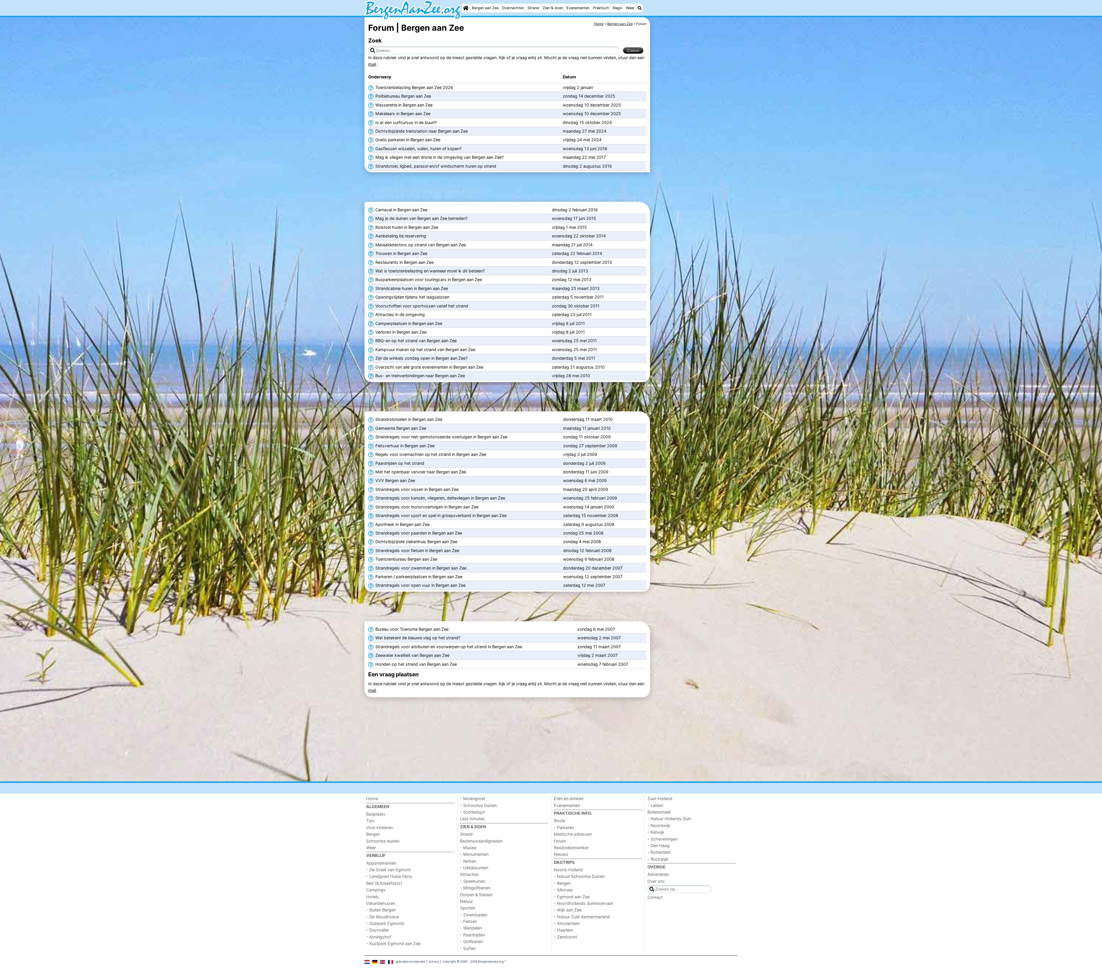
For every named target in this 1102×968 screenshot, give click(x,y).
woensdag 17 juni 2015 (574, 218)
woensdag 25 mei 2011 (574, 340)
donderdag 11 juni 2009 (585, 471)
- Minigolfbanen (475, 887)
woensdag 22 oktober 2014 (579, 235)
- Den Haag (658, 845)
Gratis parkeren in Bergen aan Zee (407, 139)
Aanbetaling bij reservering (400, 235)
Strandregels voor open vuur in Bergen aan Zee (419, 585)
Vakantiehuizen (380, 903)
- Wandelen (471, 928)
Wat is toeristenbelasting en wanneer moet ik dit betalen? (429, 270)
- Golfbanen (471, 941)
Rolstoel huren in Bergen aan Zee (406, 227)
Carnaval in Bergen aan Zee (400, 209)
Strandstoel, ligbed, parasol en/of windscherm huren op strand (435, 166)
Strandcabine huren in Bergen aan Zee (411, 288)
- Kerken (468, 861)
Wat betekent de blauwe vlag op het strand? (417, 637)
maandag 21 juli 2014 (572, 244)
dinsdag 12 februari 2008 (587, 550)
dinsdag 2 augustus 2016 (587, 166)
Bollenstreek (659, 812)
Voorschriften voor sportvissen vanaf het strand (421, 305)
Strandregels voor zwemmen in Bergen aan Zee (420, 568)
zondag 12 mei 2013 (571, 279)
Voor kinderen (379, 827)
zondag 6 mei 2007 (596, 629)
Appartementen (381, 863)
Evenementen (577, 8)
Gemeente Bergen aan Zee (400, 428)
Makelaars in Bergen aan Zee (402, 113)
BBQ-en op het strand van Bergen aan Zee (415, 340)
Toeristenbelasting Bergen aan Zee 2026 (413, 87)
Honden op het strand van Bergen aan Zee (415, 664)
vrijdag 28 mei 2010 (571, 375)
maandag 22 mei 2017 (584, 157)
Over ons (656, 881)
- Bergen (562, 883)
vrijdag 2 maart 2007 (597, 655)
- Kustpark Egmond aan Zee (393, 943)
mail (372, 64)
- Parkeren (564, 827)
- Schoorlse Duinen (478, 805)
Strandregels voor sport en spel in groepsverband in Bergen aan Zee (440, 515)
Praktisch (601, 8)
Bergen (373, 834)
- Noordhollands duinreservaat (583, 903)
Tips (370, 820)
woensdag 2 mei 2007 (599, 637)
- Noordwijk (658, 825)
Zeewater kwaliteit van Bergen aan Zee (411, 655)
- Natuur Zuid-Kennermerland (582, 916)
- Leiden (655, 805)
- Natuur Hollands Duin (669, 818)
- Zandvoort (565, 936)
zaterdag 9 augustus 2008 (588, 524)
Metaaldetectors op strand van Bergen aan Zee (420, 244)
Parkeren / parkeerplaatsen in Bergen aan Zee (418, 576)
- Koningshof (378, 936)
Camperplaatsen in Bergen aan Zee (408, 323)
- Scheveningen (662, 839)
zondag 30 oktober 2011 (575, 305)
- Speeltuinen (472, 881)
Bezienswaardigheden (481, 841)
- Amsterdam (567, 923)
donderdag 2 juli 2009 (584, 463)
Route (559, 820)
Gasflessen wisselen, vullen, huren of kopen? (417, 148)
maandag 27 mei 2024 (584, 131)
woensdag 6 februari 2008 (588, 559)
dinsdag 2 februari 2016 (575, 209)
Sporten (467, 907)
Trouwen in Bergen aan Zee (400, 253)
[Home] (466, 8)
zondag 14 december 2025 (589, 96)
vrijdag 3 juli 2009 (580, 454)
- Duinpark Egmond (385, 923)
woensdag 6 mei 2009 (585, 480)
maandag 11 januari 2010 (587, 428)
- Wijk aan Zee (567, 909)
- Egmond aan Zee (572, 896)
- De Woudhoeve (382, 916)
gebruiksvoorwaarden (411, 961)
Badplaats (375, 814)
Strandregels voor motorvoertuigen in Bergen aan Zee (426, 506)
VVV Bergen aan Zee (394, 480)
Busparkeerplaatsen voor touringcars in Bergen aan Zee (428, 279)
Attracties (469, 874)
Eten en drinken (568, 798)
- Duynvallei (377, 930)
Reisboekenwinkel (571, 847)
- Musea (468, 847)
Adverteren (658, 874)
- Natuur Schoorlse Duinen (579, 876)
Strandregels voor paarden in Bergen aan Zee (418, 533)
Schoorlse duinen (382, 841)
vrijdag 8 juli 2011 (568, 323)
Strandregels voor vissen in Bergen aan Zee (416, 489)
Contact (655, 897)
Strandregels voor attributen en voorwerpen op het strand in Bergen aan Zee (448, 646)
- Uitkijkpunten (474, 867)
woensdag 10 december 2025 (592, 104)
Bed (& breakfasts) (384, 883)
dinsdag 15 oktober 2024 (587, 122)
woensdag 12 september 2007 (592, 576)
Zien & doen (553, 8)
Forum (560, 841)
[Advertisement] (694, 149)
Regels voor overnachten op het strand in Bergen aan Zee (430, 454)
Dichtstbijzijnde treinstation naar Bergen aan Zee (421, 131)
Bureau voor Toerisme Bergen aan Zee (411, 629)
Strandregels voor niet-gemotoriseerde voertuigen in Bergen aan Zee (440, 436)
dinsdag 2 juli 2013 (570, 270)
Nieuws (561, 854)
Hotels (372, 896)
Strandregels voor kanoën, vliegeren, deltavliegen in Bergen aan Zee (439, 497)
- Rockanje (657, 859)
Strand (533, 8)
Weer (630, 8)
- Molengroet (472, 798)
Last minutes (472, 818)
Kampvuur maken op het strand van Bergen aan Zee (424, 349)
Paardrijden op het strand (399, 463)
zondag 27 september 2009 (590, 445)
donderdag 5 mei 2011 (573, 358)
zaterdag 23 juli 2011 (572, 314)
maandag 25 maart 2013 (575, 288)
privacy (434, 961)
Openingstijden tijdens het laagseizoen (411, 297)
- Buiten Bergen (381, 909)
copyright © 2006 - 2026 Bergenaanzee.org (473, 961)
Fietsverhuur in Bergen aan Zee (404, 445)
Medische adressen (573, 834)
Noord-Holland (568, 869)
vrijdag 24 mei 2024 (582, 139)
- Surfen (468, 948)
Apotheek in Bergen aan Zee (402, 524)
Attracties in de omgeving (399, 314)
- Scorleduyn (472, 812)
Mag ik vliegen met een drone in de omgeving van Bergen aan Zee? (439, 157)
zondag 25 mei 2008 (583, 533)
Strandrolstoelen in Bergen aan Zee (408, 419)
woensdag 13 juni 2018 (585, 148)
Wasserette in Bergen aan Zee (403, 104)
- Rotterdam (659, 852)
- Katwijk (655, 832)
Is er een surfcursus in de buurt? (405, 122)
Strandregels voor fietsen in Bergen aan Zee (416, 550)
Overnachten (513, 8)
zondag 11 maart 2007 (599, 646)
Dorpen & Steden (476, 894)
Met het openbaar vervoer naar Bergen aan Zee (420, 471)
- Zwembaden (473, 914)
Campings (376, 889)
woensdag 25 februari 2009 (590, 497)
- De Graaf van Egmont (388, 869)
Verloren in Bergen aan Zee (400, 332)
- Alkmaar (563, 889)
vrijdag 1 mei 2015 (569, 227)
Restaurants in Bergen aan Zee (404, 262)
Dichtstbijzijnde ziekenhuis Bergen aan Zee (415, 541)
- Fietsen (468, 921)
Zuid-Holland (659, 798)
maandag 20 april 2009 (585, 489)
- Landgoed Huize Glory (389, 876)
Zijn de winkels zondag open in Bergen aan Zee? (420, 358)
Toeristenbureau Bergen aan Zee (405, 559)
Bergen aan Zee (485, 8)
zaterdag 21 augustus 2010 (578, 367)
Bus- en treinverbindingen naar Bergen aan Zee (419, 375)
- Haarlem (563, 930)
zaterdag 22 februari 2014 (577, 253)
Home (372, 798)
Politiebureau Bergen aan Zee (402, 96)
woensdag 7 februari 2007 (602, 664)
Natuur (466, 901)
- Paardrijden (472, 934)
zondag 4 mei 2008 (582, 541)
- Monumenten (474, 854)
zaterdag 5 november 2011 (578, 297)
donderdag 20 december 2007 (592, 568)
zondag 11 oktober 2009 (587, 436)
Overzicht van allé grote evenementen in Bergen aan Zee (428, 367)
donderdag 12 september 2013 (582, 262)
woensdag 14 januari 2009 (588, 506)
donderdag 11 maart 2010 (588, 419)
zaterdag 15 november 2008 (590, 515)
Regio (617, 8)
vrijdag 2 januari (578, 87)
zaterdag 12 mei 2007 (584, 585)
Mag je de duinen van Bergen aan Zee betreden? (420, 218)
